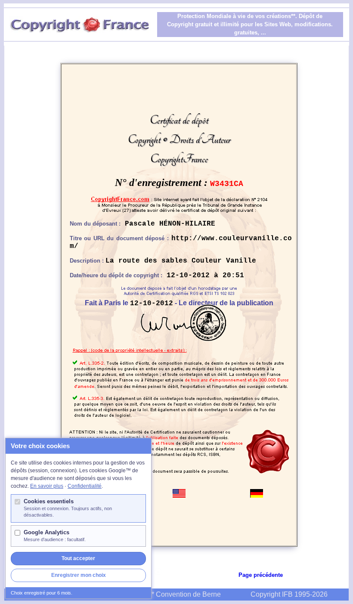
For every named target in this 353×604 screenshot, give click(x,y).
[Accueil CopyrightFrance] (80, 19)
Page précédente (260, 575)
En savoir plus (46, 486)
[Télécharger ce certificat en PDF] (158, 571)
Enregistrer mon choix (78, 575)
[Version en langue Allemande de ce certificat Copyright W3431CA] (256, 492)
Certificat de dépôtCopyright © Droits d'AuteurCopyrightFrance (179, 140)
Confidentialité (85, 486)
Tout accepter (78, 558)
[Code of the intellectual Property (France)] (179, 307)
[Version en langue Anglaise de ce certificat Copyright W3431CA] (179, 492)
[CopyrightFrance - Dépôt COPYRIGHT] (179, 202)
